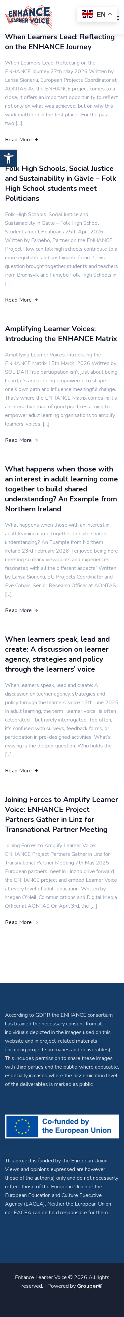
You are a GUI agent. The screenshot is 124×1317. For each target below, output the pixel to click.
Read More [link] (18, 139)
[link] (8, 158)
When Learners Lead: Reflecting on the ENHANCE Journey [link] (60, 42)
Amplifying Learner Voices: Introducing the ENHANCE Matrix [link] (61, 334)
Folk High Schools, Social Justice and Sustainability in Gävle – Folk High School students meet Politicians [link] (60, 183)
